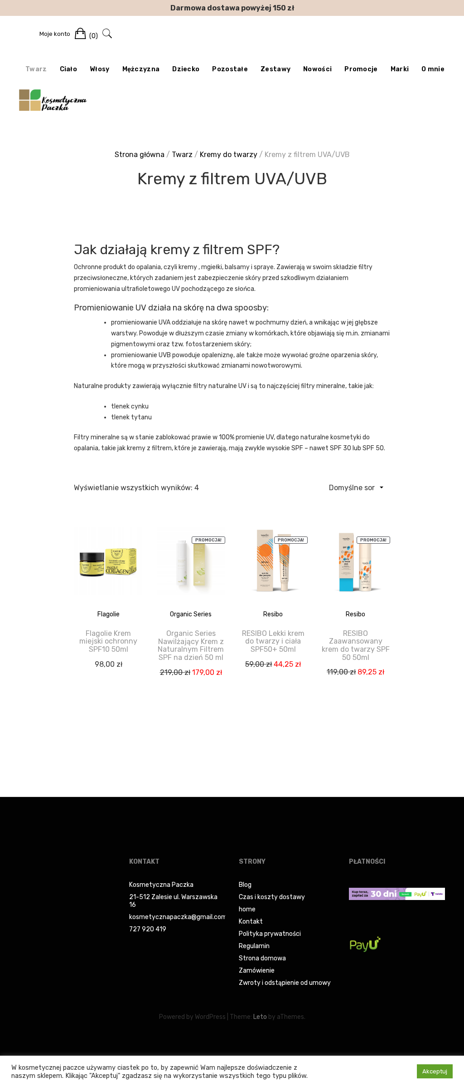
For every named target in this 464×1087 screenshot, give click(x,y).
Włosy (100, 69)
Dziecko (185, 69)
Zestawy (275, 69)
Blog (245, 885)
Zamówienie (257, 970)
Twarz (36, 69)
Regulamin (254, 946)
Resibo (273, 614)
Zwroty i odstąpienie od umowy (285, 983)
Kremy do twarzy (228, 154)
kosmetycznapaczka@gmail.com (178, 917)
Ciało (68, 69)
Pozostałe (230, 69)
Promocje (360, 69)
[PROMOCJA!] (191, 568)
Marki (400, 69)
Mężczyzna (141, 69)
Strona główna (139, 154)
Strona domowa (262, 958)
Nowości (317, 69)
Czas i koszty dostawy (272, 897)
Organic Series (191, 614)
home (247, 909)
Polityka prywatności (270, 934)
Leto (260, 1017)
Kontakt (251, 921)
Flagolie (108, 614)
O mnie (433, 69)
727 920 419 (147, 929)
